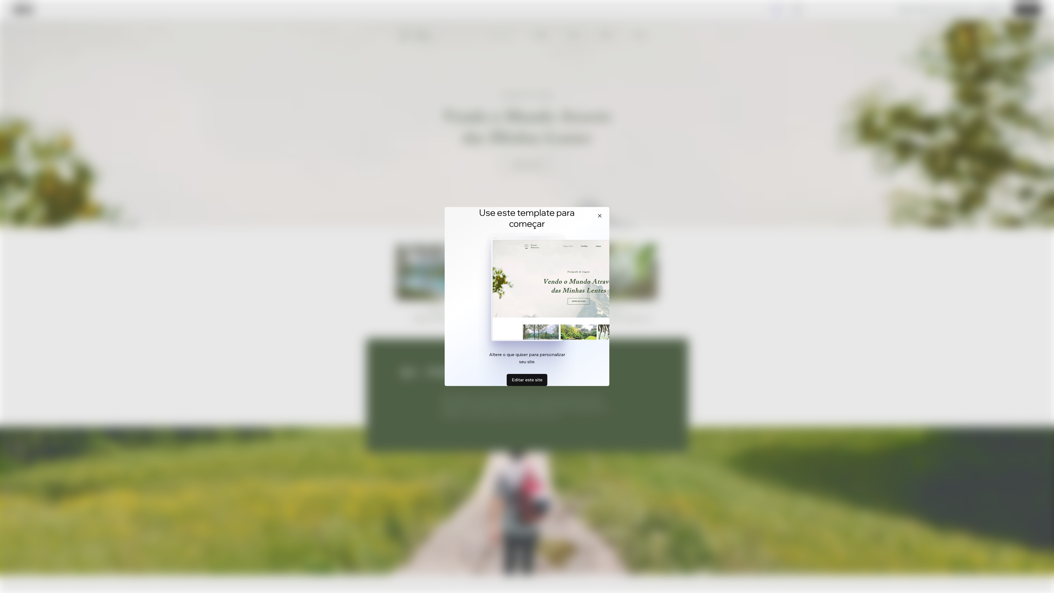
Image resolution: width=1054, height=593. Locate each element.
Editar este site (527, 379)
